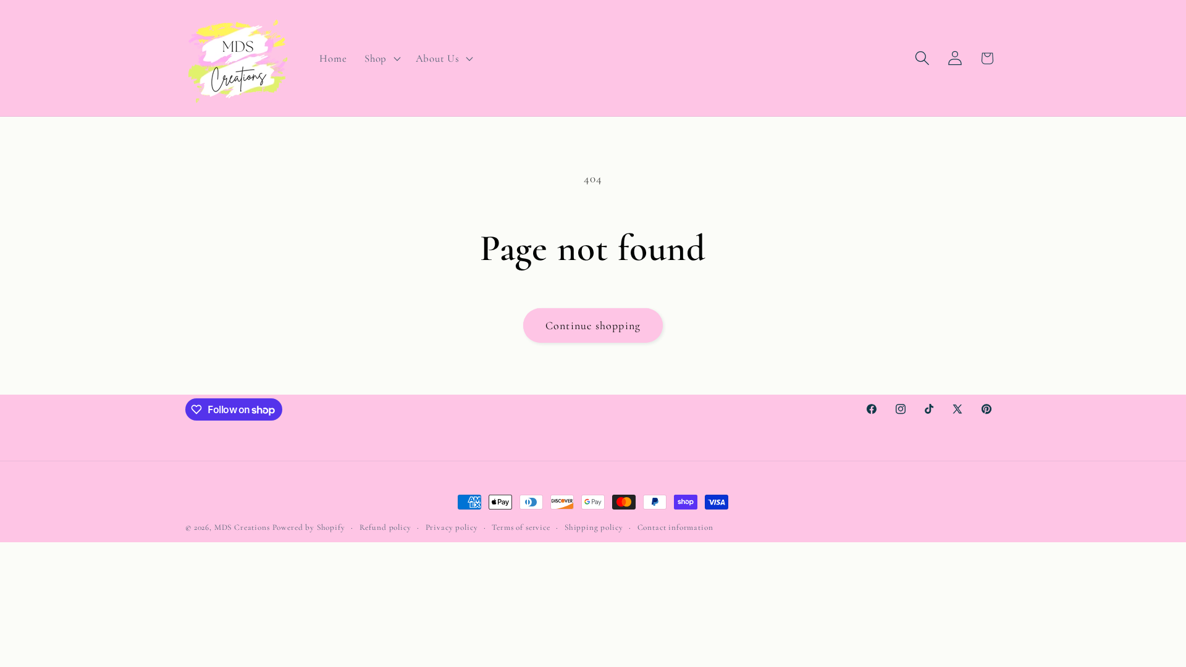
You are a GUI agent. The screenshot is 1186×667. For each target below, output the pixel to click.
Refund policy (385, 527)
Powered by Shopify (308, 527)
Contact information (675, 527)
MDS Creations (242, 527)
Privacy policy (452, 527)
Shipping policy (594, 527)
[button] (381, 58)
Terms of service (521, 527)
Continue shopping (593, 325)
